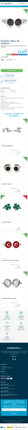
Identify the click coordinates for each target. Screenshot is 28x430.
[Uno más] (26, 66)
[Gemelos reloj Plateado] (14, 283)
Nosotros (3, 366)
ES (1, 373)
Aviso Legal (19, 420)
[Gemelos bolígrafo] (14, 130)
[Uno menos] (2, 66)
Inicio (2, 6)
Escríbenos (7, 392)
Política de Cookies (17, 422)
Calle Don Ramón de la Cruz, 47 (10, 395)
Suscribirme (14, 413)
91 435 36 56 (9, 385)
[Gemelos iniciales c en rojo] (14, 244)
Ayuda (3, 369)
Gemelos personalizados (6, 367)
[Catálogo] (26, 4)
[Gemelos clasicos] (14, 168)
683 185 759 (9, 388)
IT (6, 373)
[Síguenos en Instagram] (13, 359)
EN (3, 373)
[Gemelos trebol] (14, 206)
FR (4, 373)
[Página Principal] (7, 4)
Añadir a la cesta (11, 70)
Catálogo (6, 6)
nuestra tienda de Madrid (8, 340)
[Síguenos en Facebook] (15, 359)
